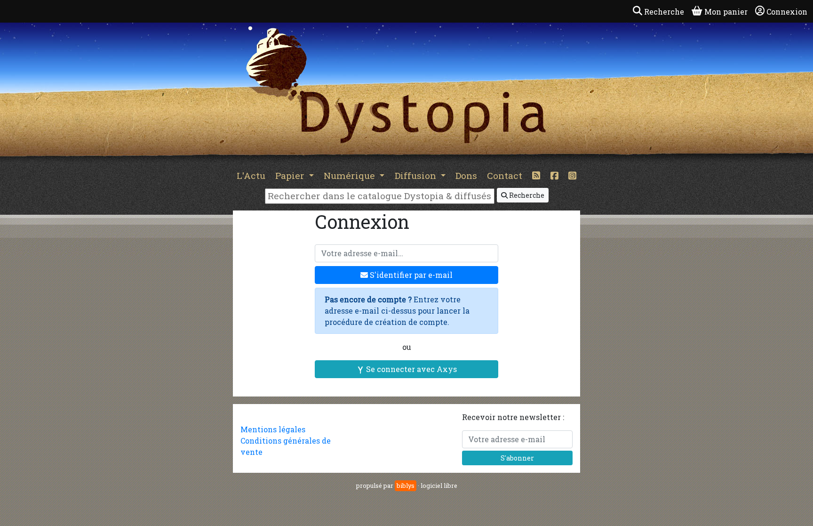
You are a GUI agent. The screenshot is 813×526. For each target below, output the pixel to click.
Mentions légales (272, 429)
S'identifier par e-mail (410, 275)
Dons (466, 175)
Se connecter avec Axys (410, 369)
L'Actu (251, 175)
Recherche (526, 195)
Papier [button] (291, 175)
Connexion (786, 11)
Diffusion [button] (416, 175)
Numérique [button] (350, 175)
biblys (405, 485)
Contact (504, 175)
